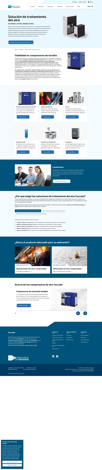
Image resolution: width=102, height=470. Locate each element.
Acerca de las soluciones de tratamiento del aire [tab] (53, 210)
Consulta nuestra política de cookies (11, 458)
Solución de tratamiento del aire (27, 18)
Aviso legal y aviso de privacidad (16, 367)
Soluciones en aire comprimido (67, 268)
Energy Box (68, 142)
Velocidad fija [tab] (18, 313)
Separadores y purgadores (48, 142)
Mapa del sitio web (12, 369)
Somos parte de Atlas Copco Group (16, 373)
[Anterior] (78, 313)
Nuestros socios (70, 6)
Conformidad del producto (29, 369)
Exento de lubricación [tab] (17, 313)
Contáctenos (58, 167)
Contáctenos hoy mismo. (60, 181)
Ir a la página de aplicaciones (23, 271)
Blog (78, 6)
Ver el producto (22, 116)
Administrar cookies (31, 367)
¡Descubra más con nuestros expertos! (20, 42)
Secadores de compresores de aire (26, 106)
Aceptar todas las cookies (12, 461)
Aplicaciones (50, 6)
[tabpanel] (51, 226)
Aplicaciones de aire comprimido (31, 268)
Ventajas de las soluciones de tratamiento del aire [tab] (28, 210)
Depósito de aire (20, 142)
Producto (32, 6)
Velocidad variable (22, 305)
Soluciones (59, 6)
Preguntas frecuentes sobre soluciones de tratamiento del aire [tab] (31, 213)
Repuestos (41, 6)
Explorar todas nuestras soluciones (62, 271)
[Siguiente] (85, 313)
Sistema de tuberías (46, 106)
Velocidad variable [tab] (15, 313)
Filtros (67, 106)
